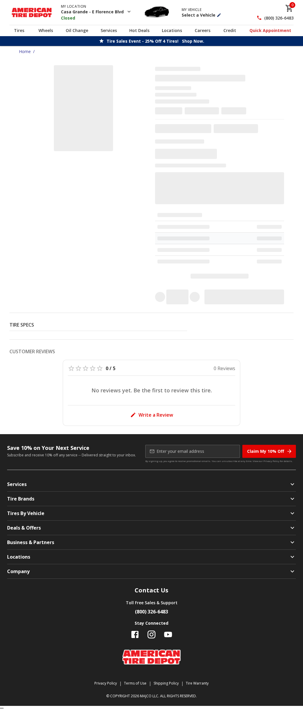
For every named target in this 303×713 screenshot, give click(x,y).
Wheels (45, 30)
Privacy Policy (271, 461)
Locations (172, 30)
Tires (19, 30)
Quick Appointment (270, 30)
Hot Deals (139, 30)
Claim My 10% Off (265, 451)
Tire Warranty (197, 683)
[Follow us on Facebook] (135, 634)
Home (25, 51)
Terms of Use (135, 683)
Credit (229, 30)
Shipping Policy (166, 683)
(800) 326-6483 (279, 18)
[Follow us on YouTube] (168, 634)
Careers (202, 30)
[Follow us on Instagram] (151, 634)
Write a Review (155, 415)
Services (109, 30)
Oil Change (77, 30)
